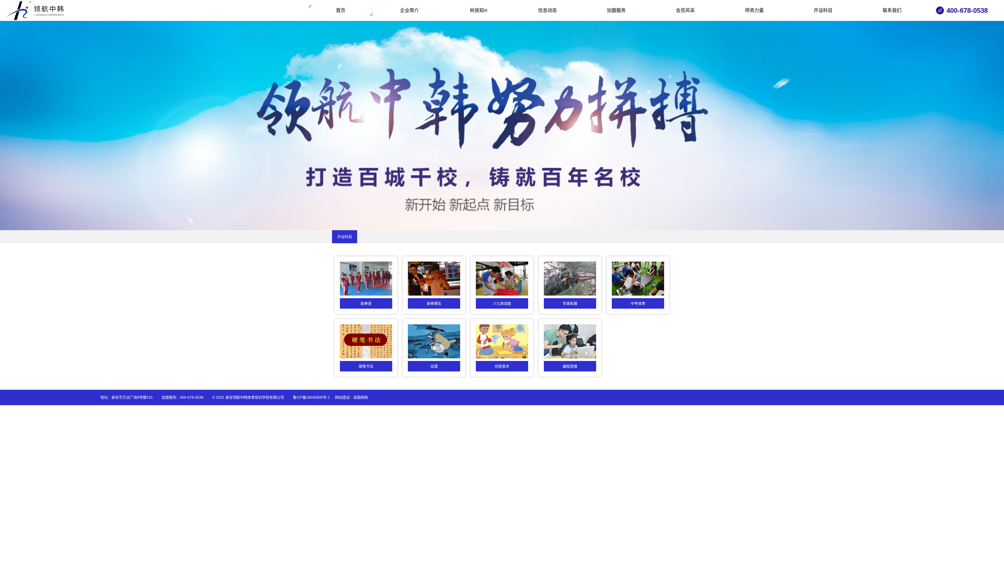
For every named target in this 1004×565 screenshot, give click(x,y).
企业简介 (409, 10)
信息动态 (547, 10)
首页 (340, 10)
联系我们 (892, 10)
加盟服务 (616, 10)
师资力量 (754, 10)
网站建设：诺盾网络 (351, 397)
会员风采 (685, 10)
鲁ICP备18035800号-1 (311, 397)
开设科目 (823, 10)
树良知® (478, 10)
